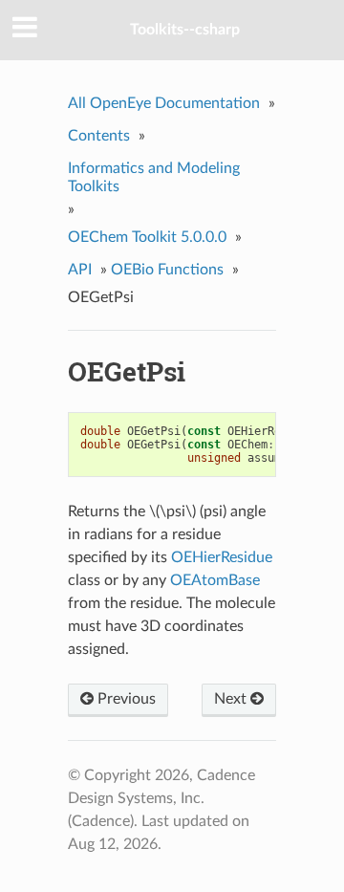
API (80, 269)
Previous (125, 699)
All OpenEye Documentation (164, 103)
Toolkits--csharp (185, 29)
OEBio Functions (167, 269)
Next (232, 699)
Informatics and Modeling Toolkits (154, 177)
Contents (99, 135)
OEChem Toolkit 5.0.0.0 (147, 237)
